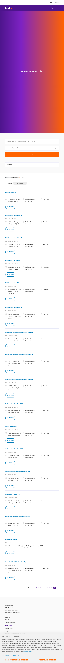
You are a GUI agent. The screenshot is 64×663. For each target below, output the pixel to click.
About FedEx (8, 628)
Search (32, 154)
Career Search (52, 8)
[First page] (28, 588)
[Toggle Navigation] (57, 8)
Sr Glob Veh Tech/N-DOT (12, 494)
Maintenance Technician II (13, 260)
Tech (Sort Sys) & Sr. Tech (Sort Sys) (16, 562)
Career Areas (9, 605)
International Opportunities (12, 612)
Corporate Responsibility (12, 631)
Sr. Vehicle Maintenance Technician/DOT (17, 471)
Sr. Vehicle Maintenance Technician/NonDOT (19, 332)
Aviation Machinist (11, 426)
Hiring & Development (11, 610)
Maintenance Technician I (13, 283)
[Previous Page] (33, 588)
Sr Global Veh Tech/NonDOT (14, 404)
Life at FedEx (8, 607)
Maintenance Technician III (13, 215)
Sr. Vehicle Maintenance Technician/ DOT (17, 516)
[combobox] (32, 141)
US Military (8, 620)
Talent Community (10, 622)
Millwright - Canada (11, 539)
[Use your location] (56, 148)
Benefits (7, 617)
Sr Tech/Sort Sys (10, 192)
